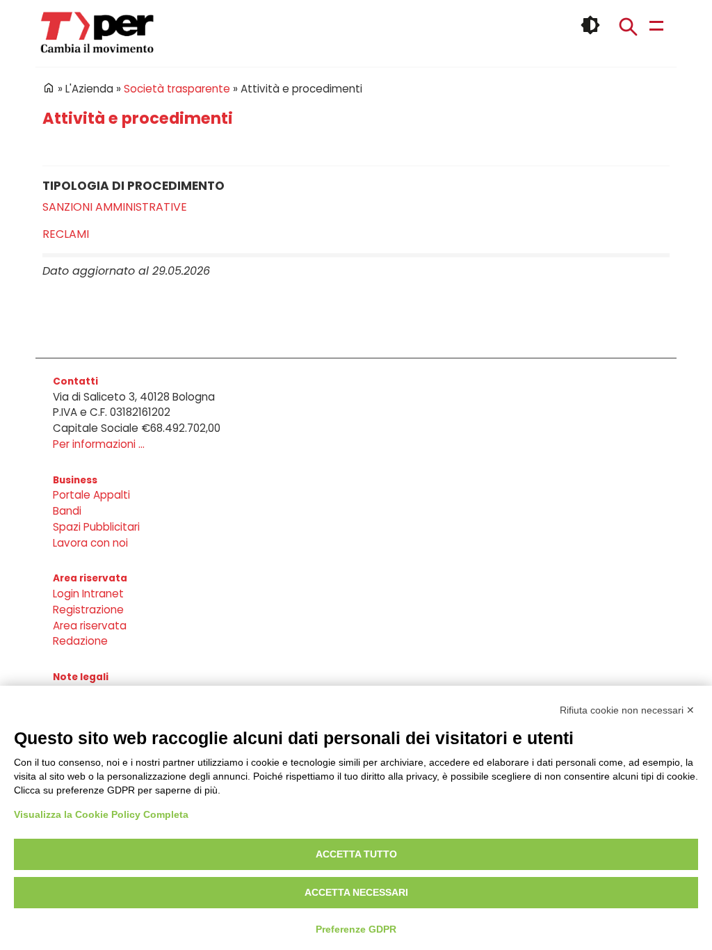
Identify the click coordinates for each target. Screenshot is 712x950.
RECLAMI (65, 234)
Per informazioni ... (99, 444)
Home (48, 87)
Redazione (80, 641)
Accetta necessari (356, 892)
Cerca (628, 26)
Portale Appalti (91, 495)
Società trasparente (177, 88)
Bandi (67, 511)
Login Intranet (88, 593)
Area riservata (90, 625)
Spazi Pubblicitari (96, 527)
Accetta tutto (356, 854)
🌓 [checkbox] (590, 25)
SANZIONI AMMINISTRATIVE (114, 207)
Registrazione (88, 609)
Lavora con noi (90, 543)
